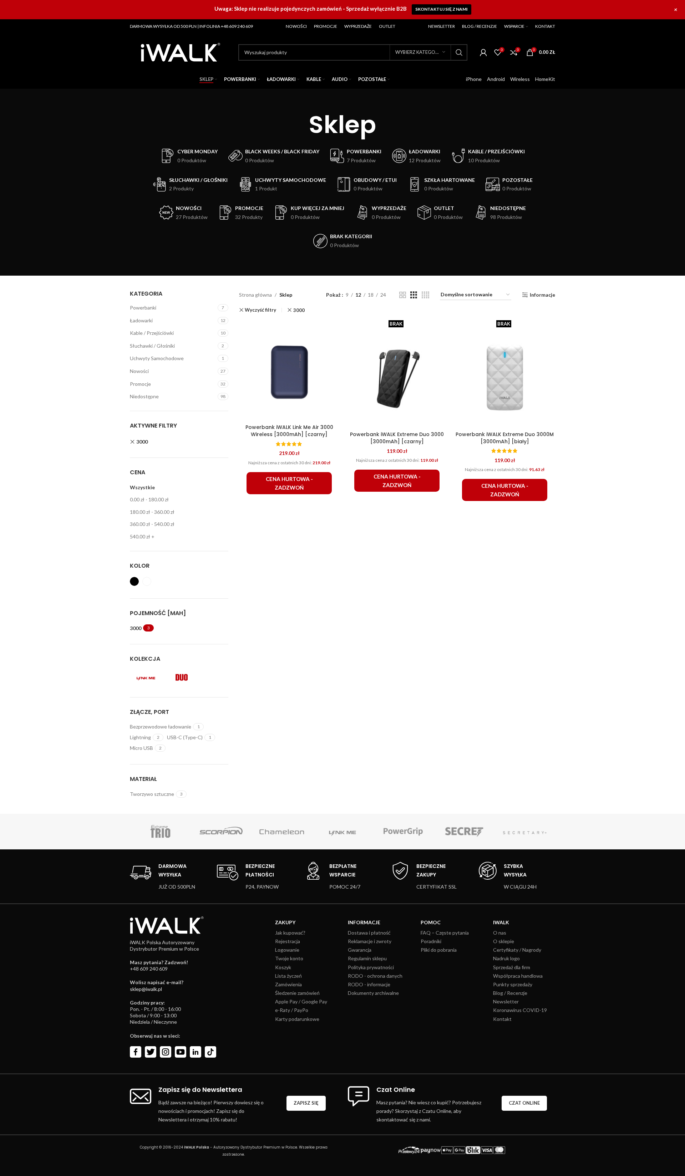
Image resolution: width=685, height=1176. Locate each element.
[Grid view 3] (413, 295)
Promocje (140, 384)
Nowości (139, 371)
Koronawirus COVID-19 (520, 1010)
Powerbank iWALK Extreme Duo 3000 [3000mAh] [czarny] (397, 438)
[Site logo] (180, 51)
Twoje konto (289, 958)
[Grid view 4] (425, 295)
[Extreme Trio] (160, 831)
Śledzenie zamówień (297, 993)
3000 (142, 442)
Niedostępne (144, 396)
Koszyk (283, 967)
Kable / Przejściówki (152, 333)
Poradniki (431, 941)
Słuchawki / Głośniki (152, 346)
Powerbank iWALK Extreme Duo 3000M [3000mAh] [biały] (505, 438)
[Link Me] (342, 831)
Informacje (542, 295)
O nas (499, 933)
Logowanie (287, 950)
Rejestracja (287, 941)
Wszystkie (142, 487)
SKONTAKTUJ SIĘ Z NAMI (441, 9)
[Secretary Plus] (524, 831)
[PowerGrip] (403, 831)
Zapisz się (306, 1103)
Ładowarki (141, 320)
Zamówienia (288, 984)
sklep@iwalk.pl (146, 989)
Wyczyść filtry (260, 310)
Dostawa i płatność (369, 933)
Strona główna (255, 295)
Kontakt (502, 1019)
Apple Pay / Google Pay (301, 1001)
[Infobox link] (162, 876)
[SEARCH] (459, 52)
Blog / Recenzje (510, 993)
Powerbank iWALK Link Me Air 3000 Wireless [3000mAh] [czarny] (289, 431)
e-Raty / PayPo (291, 1010)
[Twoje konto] (483, 52)
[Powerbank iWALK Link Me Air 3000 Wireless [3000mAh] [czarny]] (289, 370)
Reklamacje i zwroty (369, 941)
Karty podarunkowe (297, 1019)
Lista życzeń (288, 976)
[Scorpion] (221, 831)
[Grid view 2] (402, 295)
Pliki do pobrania (439, 950)
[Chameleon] (282, 831)
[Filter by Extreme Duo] (182, 677)
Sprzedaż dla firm (511, 967)
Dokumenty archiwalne (373, 993)
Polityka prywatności (371, 967)
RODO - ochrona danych (375, 976)
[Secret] (463, 831)
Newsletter (506, 1001)
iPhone (474, 79)
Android (496, 79)
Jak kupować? (290, 933)
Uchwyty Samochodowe (157, 358)
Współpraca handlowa (518, 976)
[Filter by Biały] (146, 581)
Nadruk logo (506, 958)
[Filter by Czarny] (134, 581)
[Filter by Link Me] (146, 677)
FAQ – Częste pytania (445, 933)
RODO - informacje (369, 984)
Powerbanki (143, 308)
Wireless (520, 79)
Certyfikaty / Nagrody (517, 950)
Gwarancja (359, 950)
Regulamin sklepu (367, 958)
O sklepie (503, 941)
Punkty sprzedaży (512, 984)
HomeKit (545, 79)
